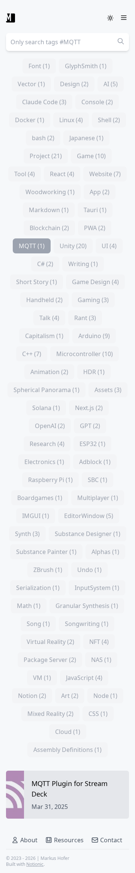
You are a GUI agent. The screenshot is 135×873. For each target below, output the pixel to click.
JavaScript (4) (84, 678)
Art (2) (69, 696)
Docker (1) (29, 120)
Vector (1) (31, 84)
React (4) (62, 174)
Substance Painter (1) (46, 552)
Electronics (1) (44, 462)
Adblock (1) (95, 462)
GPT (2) (90, 426)
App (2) (100, 192)
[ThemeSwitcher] (110, 18)
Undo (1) (89, 570)
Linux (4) (71, 120)
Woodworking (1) (50, 192)
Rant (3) (85, 318)
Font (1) (39, 66)
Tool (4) (24, 174)
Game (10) (91, 156)
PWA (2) (94, 228)
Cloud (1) (67, 732)
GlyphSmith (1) (85, 66)
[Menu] (123, 18)
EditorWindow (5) (88, 516)
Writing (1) (83, 264)
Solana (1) (46, 408)
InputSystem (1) (97, 588)
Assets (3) (108, 390)
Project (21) (46, 156)
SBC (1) (97, 480)
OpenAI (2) (50, 426)
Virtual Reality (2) (50, 642)
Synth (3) (27, 534)
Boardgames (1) (39, 498)
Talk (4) (49, 318)
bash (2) (43, 138)
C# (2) (45, 264)
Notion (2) (32, 696)
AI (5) (111, 84)
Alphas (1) (105, 552)
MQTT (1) (32, 246)
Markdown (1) (49, 210)
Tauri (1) (95, 210)
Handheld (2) (44, 300)
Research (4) (47, 444)
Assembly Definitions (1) (67, 750)
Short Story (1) (36, 282)
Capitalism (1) (44, 336)
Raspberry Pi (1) (50, 480)
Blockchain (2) (49, 228)
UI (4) (109, 246)
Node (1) (105, 696)
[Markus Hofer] (10, 17)
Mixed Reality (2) (50, 714)
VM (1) (42, 678)
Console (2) (97, 102)
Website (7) (105, 174)
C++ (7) (31, 354)
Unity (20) (73, 246)
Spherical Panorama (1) (47, 390)
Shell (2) (109, 120)
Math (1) (28, 606)
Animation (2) (49, 372)
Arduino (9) (94, 336)
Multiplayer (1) (97, 498)
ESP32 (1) (92, 444)
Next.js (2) (89, 408)
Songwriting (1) (86, 624)
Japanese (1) (86, 138)
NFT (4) (99, 642)
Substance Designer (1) (87, 534)
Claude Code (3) (44, 102)
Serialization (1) (38, 588)
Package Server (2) (50, 660)
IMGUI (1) (35, 516)
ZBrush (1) (47, 570)
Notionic (35, 864)
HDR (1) (94, 372)
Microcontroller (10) (84, 354)
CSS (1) (98, 714)
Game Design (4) (95, 282)
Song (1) (38, 624)
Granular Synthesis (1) (87, 606)
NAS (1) (101, 660)
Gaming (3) (93, 300)
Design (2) (74, 84)
